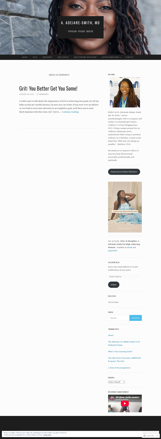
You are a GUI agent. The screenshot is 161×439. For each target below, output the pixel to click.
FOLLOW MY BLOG (113, 262)
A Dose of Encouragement (119, 367)
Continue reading (70, 111)
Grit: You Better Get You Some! (48, 88)
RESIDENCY (47, 57)
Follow (114, 284)
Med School (63, 57)
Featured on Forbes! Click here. (124, 171)
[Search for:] (125, 318)
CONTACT (129, 57)
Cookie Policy (47, 435)
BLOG (35, 57)
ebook (129, 247)
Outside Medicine (110, 57)
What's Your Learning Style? (120, 351)
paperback (112, 250)
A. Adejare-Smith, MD (80, 22)
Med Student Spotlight (85, 57)
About (25, 57)
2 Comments (43, 94)
